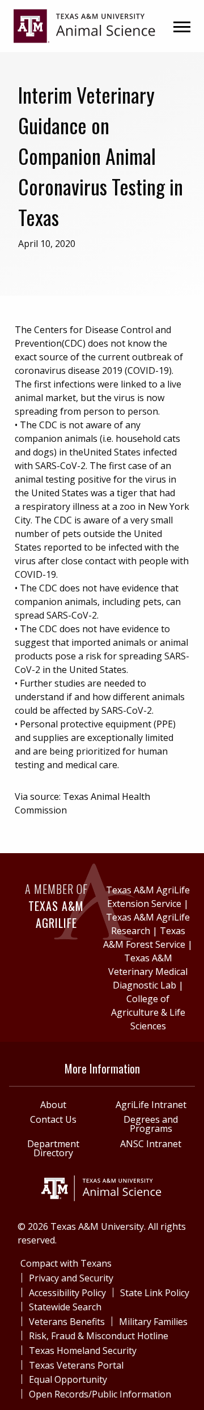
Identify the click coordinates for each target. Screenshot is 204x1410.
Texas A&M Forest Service (144, 938)
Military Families (153, 1321)
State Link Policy (154, 1293)
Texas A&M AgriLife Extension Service (148, 897)
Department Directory (53, 1148)
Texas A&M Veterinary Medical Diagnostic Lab (148, 971)
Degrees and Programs (151, 1124)
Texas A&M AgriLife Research (148, 924)
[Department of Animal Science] (84, 25)
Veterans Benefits (67, 1321)
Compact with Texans (66, 1263)
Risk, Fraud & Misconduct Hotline (98, 1336)
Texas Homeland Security (83, 1350)
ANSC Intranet (150, 1143)
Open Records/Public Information (100, 1394)
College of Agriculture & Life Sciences (148, 1012)
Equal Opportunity (68, 1379)
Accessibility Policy (67, 1293)
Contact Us (53, 1119)
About (53, 1104)
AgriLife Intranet (151, 1104)
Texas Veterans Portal (76, 1365)
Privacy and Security (71, 1278)
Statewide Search (65, 1307)
